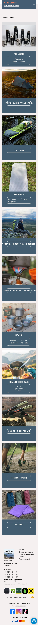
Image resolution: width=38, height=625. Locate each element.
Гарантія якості (24, 559)
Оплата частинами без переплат (16, 597)
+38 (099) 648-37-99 (11, 572)
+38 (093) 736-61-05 (11, 577)
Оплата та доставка (26, 552)
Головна (4, 17)
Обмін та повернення (26, 554)
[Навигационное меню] (34, 4)
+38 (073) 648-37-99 (11, 575)
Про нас (22, 549)
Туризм (11, 17)
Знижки (21, 557)
